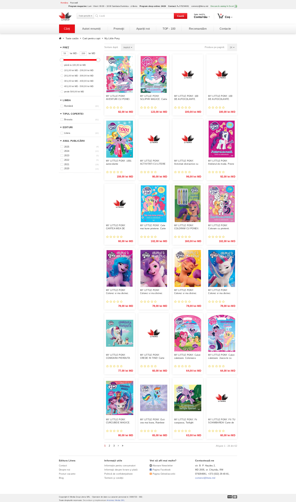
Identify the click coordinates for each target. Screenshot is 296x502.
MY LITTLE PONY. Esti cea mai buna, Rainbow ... (152, 421)
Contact (63, 465)
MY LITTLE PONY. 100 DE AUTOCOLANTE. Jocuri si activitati (220, 98)
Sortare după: (111, 47)
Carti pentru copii (91, 38)
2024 (66, 151)
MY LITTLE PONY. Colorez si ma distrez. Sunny (185, 292)
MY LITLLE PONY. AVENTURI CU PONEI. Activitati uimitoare (118, 98)
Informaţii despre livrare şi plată (120, 469)
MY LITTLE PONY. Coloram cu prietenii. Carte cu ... (219, 227)
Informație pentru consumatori (119, 465)
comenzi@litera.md (199, 6)
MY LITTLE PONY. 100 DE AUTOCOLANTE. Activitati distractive (186, 98)
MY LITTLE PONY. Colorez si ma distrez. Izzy (117, 292)
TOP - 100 (169, 28)
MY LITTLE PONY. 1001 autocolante (119, 162)
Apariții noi (143, 28)
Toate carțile (72, 38)
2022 (66, 160)
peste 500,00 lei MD (74, 91)
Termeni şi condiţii (113, 478)
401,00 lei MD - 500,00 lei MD (79, 86)
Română (68, 106)
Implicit (127, 47)
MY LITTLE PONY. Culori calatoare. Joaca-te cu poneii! (221, 357)
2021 (66, 164)
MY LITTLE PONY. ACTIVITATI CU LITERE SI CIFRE (153, 163)
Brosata (68, 119)
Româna (64, 3)
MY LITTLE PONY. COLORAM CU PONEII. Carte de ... (186, 227)
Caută (180, 16)
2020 (66, 168)
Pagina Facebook (162, 469)
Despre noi (64, 469)
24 (231, 47)
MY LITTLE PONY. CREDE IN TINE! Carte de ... (152, 357)
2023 (66, 155)
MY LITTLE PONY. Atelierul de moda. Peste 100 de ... (221, 163)
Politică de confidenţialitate (118, 474)
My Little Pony (112, 38)
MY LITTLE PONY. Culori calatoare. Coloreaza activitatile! (187, 357)
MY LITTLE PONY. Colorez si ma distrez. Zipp (219, 292)
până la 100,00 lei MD (75, 65)
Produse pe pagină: (215, 47)
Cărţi (67, 28)
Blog (61, 478)
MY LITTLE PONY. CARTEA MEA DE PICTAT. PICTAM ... (116, 227)
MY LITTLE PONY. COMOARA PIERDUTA (118, 356)
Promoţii (119, 28)
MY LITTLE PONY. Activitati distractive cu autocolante (186, 163)
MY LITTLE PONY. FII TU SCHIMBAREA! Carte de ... (221, 421)
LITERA (67, 133)
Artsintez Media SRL (116, 500)
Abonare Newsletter (162, 465)
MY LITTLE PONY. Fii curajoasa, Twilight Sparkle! (185, 421)
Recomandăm (198, 28)
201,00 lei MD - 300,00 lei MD (79, 76)
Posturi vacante (67, 474)
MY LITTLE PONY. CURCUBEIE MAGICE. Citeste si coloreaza (118, 421)
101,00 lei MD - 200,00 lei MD (79, 70)
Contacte (225, 28)
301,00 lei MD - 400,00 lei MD (79, 81)
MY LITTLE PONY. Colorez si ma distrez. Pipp (151, 292)
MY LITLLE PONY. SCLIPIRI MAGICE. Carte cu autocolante (153, 98)
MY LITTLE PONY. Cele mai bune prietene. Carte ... (153, 227)
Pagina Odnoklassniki (164, 474)
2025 (66, 146)
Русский (74, 3)
